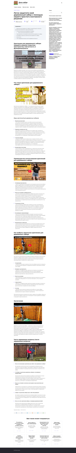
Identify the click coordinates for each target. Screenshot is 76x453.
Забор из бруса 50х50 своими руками (31, 436)
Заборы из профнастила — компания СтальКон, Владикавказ (54, 57)
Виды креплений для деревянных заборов (25, 32)
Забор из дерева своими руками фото (56, 437)
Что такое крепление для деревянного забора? (25, 31)
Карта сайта (32, 7)
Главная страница (17, 7)
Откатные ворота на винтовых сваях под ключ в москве (44, 436)
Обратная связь (25, 7)
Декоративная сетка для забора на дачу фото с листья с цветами (44, 424)
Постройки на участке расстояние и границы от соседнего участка (19, 424)
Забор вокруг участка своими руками (56, 423)
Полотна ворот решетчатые (55, 15)
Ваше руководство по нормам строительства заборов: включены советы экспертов (55, 19)
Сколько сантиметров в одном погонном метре (19, 437)
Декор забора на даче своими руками (31, 423)
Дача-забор (23, 2)
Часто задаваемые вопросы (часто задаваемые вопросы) (26, 38)
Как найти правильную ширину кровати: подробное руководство (55, 23)
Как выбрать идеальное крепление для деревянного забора (27, 35)
